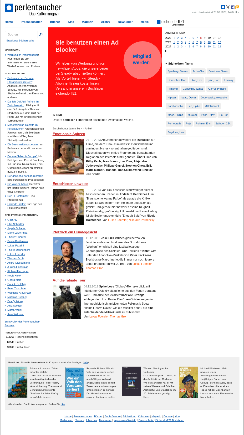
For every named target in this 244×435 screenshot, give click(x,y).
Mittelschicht (212, 106)
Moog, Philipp (175, 114)
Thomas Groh (15, 258)
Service (79, 420)
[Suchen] (40, 34)
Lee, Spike (194, 106)
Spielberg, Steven (178, 71)
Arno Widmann (15, 314)
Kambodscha (175, 106)
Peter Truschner (16, 288)
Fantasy (229, 80)
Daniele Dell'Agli (16, 284)
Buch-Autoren (113, 416)
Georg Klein (14, 279)
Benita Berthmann (17, 241)
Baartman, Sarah (218, 71)
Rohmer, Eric (203, 123)
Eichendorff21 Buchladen (169, 420)
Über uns (91, 420)
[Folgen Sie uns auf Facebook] (232, 7)
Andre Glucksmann (18, 262)
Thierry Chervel (16, 236)
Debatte (168, 416)
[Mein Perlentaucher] (223, 7)
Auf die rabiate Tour (69, 280)
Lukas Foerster (16, 254)
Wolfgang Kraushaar (19, 292)
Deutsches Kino (177, 80)
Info (86, 362)
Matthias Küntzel (16, 297)
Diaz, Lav (196, 80)
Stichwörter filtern (180, 63)
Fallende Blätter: (16, 204)
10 (209, 42)
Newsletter (125, 22)
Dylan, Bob (213, 80)
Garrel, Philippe (217, 88)
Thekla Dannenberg (18, 249)
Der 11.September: (18, 195)
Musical (192, 114)
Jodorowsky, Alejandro (214, 97)
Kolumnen (143, 416)
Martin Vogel (14, 309)
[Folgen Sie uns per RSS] (236, 7)
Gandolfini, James (193, 88)
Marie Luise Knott (17, 232)
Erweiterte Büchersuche (20, 40)
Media (145, 22)
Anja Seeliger (14, 305)
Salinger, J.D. (223, 123)
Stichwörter (129, 416)
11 (214, 42)
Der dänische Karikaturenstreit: (25, 175)
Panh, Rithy (208, 114)
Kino (71, 22)
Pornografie (174, 123)
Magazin (87, 22)
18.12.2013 (93, 190)
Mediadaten (66, 420)
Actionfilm (198, 71)
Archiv (105, 22)
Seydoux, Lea (176, 132)
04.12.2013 (91, 286)
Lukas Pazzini (15, 245)
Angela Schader (16, 228)
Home (9, 22)
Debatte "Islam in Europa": (22, 156)
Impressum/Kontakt (125, 420)
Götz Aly (12, 219)
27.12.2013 (93, 140)
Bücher (55, 22)
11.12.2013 (93, 238)
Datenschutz (146, 420)
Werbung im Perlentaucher (22, 54)
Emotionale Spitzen (69, 134)
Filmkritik (173, 88)
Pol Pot (223, 114)
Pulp (188, 123)
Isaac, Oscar (188, 97)
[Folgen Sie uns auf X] (227, 7)
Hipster (172, 97)
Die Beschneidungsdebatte (22, 144)
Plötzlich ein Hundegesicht (75, 232)
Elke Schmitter (15, 224)
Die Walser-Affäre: (18, 184)
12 (219, 42)
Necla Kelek (14, 275)
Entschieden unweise (70, 184)
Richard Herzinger (18, 271)
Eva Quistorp (15, 301)
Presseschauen (31, 22)
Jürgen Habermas (17, 267)
